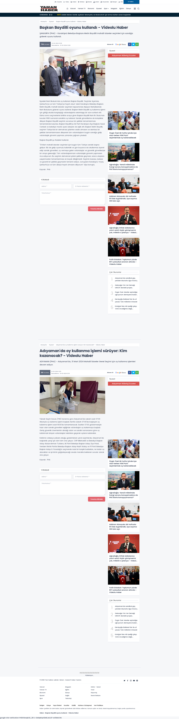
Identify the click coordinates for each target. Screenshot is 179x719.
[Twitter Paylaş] (133, 44)
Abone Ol (110, 44)
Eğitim (121, 8)
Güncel (73, 8)
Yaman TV (81, 8)
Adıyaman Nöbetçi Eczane (124, 55)
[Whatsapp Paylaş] (137, 44)
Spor (105, 8)
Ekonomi (91, 8)
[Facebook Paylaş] (129, 44)
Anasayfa (44, 21)
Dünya (128, 8)
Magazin (114, 8)
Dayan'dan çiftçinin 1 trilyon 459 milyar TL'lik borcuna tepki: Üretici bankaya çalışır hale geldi (94, 15)
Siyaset (99, 8)
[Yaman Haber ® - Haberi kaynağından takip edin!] (49, 8)
